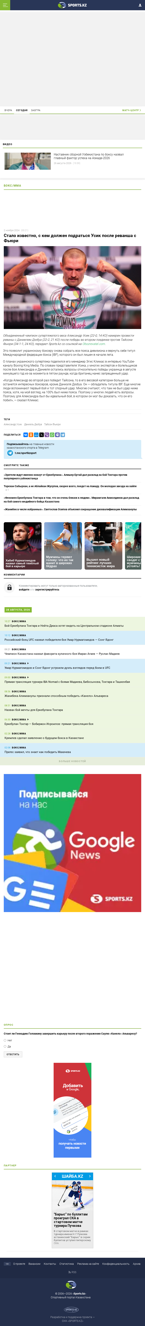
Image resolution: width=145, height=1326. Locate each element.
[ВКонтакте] (24, 435)
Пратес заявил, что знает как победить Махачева (38, 752)
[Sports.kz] (72, 4)
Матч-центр (130, 110)
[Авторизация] (141, 4)
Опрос (8, 1024)
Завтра (36, 110)
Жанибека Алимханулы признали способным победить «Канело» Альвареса (56, 696)
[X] (40, 435)
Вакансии (34, 1263)
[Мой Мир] (35, 435)
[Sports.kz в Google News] (72, 911)
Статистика (66, 1263)
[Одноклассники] (30, 435)
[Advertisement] (72, 59)
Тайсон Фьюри (52, 424)
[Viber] (46, 435)
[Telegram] (61, 435)
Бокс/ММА (12, 185)
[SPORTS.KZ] (72, 1110)
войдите (24, 589)
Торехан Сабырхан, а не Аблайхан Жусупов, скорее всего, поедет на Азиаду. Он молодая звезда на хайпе (70, 486)
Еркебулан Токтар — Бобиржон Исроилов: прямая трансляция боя (49, 724)
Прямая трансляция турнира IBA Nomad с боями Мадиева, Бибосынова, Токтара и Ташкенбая (67, 682)
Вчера (8, 110)
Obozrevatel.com (93, 344)
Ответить (13, 1054)
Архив (136, 1263)
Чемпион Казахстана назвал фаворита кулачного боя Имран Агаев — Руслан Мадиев (62, 654)
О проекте (19, 1263)
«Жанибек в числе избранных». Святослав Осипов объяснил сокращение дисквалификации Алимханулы (70, 509)
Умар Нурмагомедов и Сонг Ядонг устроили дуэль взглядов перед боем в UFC (57, 668)
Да (9, 1046)
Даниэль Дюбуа (33, 424)
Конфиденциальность (116, 1263)
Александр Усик (13, 424)
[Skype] (56, 435)
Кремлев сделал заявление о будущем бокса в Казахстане (44, 738)
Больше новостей (72, 761)
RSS (74, 1272)
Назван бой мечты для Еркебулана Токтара (34, 710)
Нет (10, 1040)
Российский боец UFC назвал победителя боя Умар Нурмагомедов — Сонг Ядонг (59, 639)
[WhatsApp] (51, 435)
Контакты (50, 1263)
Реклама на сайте (88, 1263)
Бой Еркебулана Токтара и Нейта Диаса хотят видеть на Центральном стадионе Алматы (64, 625)
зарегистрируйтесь (47, 589)
